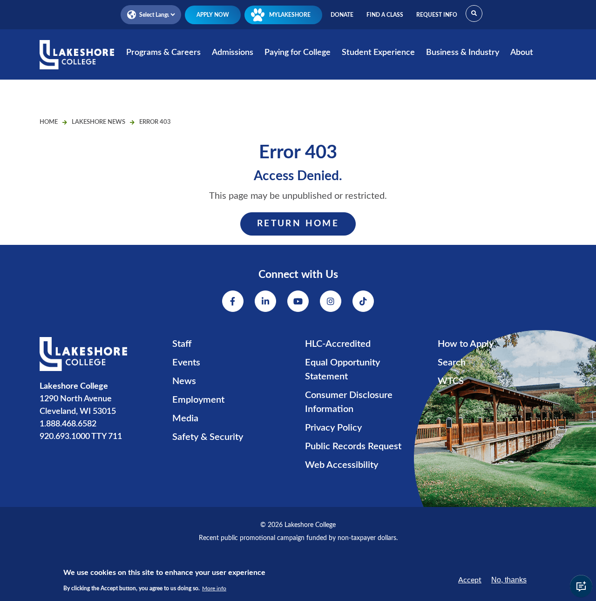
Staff (181, 344)
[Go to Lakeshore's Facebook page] (233, 301)
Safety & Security (207, 437)
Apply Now (212, 15)
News (184, 381)
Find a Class (384, 15)
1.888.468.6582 (68, 424)
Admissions (232, 52)
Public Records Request (353, 446)
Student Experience (378, 52)
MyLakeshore (290, 15)
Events (186, 362)
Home (49, 122)
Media (185, 418)
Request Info (436, 15)
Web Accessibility (341, 465)
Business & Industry (462, 52)
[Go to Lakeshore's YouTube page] (298, 301)
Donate (342, 15)
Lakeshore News (98, 122)
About (521, 52)
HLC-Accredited (338, 344)
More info (214, 588)
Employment (198, 400)
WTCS (451, 381)
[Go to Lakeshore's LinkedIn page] (265, 301)
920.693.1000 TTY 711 (81, 436)
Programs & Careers (163, 52)
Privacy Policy (333, 427)
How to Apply (466, 344)
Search (452, 362)
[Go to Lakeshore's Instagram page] (330, 301)
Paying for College (297, 52)
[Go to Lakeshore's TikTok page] (363, 301)
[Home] (77, 61)
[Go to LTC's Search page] (474, 13)
